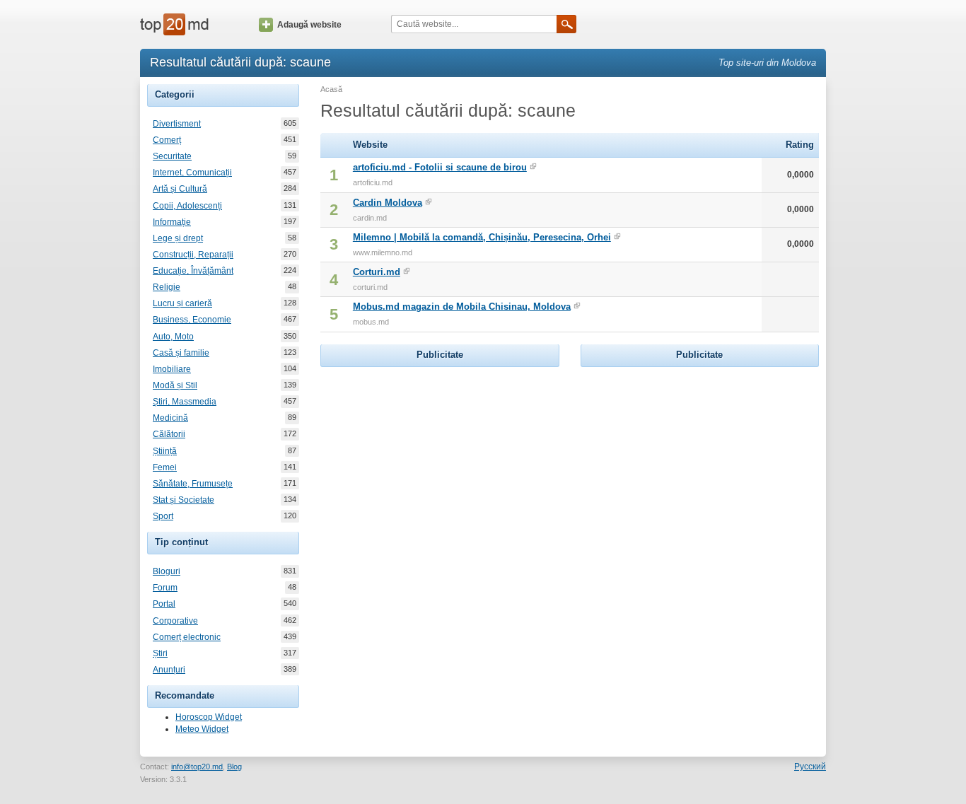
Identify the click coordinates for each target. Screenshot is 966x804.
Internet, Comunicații (192, 172)
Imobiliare (172, 369)
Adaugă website (309, 25)
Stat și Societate (183, 500)
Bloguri (166, 571)
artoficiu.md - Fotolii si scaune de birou (440, 167)
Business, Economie (192, 320)
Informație (172, 222)
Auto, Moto (173, 337)
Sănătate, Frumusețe (193, 484)
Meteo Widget (201, 729)
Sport (163, 516)
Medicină (170, 418)
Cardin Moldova (387, 202)
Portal (164, 604)
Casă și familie (181, 353)
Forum (165, 588)
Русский (810, 766)
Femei (165, 467)
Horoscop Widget (208, 717)
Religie (166, 287)
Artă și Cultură (180, 189)
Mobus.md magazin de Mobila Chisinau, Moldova (462, 306)
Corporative (175, 621)
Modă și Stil (175, 385)
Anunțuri (169, 670)
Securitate (172, 156)
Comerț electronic (187, 637)
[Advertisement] (440, 459)
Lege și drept (178, 238)
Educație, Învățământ (193, 271)
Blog (234, 766)
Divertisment (177, 124)
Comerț (167, 140)
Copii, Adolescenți (187, 206)
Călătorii (169, 434)
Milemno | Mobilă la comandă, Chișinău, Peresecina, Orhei (482, 237)
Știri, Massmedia (184, 402)
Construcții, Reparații (193, 255)
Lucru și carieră (182, 303)
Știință (165, 451)
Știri (160, 653)
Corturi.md (376, 272)
